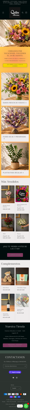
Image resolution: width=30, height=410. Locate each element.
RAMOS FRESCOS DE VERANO (14, 103)
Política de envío (12, 406)
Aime (4, 234)
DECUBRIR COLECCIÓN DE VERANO (15, 65)
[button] (3, 12)
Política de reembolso (10, 404)
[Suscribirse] (25, 366)
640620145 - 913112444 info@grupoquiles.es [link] (15, 345)
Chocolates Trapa (21, 287)
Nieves (19, 234)
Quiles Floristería (13, 399)
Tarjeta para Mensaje (20, 310)
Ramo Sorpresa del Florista (22, 205)
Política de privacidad (11, 401)
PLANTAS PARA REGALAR (12, 173)
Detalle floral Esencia (6, 206)
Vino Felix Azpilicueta (6, 314)
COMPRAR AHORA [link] (15, 255)
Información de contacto (22, 401)
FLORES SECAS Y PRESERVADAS (14, 137)
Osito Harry (6, 287)
